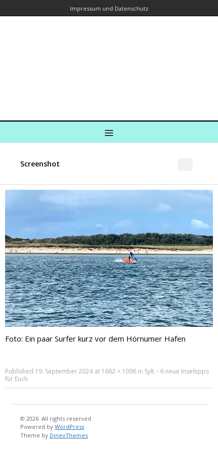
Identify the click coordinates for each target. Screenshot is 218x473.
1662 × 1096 (118, 371)
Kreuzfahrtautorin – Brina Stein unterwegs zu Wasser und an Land (107, 61)
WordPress (69, 426)
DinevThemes (69, 435)
